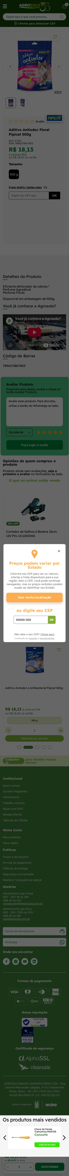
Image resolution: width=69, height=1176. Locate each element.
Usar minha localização (34, 597)
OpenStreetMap (47, 638)
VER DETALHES (47, 1144)
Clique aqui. (47, 634)
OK (52, 620)
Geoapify (33, 638)
